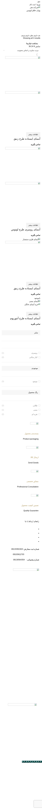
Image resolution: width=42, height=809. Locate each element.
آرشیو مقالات (29, 692)
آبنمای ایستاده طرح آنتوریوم (25, 318)
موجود (35, 381)
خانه (39, 35)
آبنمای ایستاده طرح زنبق (27, 138)
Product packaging (30, 439)
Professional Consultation (27, 487)
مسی (35, 410)
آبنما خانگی (30, 688)
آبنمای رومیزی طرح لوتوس (25, 229)
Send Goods (33, 463)
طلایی (35, 406)
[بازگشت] (37, 15)
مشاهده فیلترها (32, 44)
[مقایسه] (37, 129)
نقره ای (34, 414)
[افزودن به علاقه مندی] (25, 129)
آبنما (33, 672)
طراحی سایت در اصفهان (29, 753)
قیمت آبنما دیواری (28, 684)
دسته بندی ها (35, 26)
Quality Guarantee (30, 511)
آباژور (32, 676)
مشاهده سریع (31, 129)
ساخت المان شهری (25, 613)
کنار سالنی (33, 357)
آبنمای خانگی (33, 35)
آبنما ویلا (32, 680)
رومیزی (34, 353)
